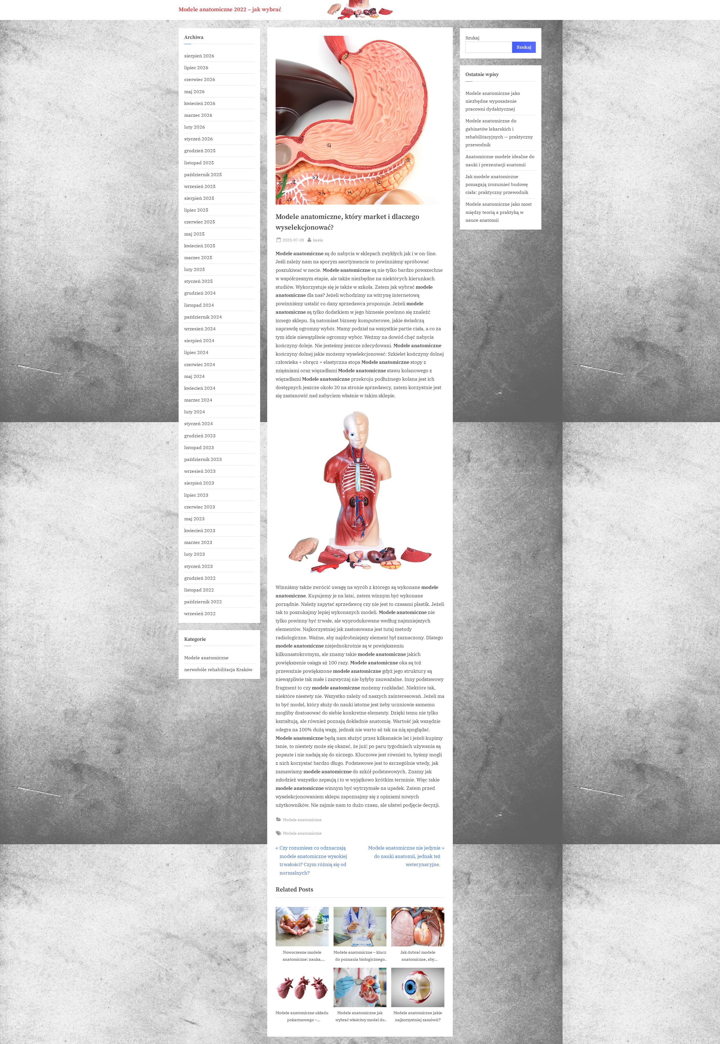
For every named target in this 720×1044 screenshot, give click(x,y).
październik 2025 (203, 174)
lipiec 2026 (196, 67)
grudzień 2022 (200, 578)
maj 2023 (194, 518)
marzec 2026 (198, 115)
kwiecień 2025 (199, 245)
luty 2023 (194, 554)
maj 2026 (194, 91)
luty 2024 (194, 412)
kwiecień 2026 (199, 103)
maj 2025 (194, 234)
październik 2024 (203, 317)
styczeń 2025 (198, 281)
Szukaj (472, 38)
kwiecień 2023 (199, 530)
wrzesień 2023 (200, 471)
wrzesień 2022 (200, 613)
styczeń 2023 (198, 566)
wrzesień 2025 (200, 186)
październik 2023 (203, 459)
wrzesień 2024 (200, 328)
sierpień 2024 (199, 340)
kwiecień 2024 (199, 388)
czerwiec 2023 (199, 507)
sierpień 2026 (199, 56)
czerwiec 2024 (199, 364)
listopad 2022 (199, 590)
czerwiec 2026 (199, 79)
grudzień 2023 (200, 435)
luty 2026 (194, 127)
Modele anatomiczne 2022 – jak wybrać (230, 9)
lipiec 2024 (196, 352)
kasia (318, 240)
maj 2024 (194, 376)
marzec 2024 (198, 400)
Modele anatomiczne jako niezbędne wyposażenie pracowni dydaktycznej (492, 101)
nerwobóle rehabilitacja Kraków (218, 669)
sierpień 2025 (199, 198)
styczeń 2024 (198, 423)
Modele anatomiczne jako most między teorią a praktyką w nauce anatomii (498, 212)
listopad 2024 (199, 305)
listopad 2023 (199, 447)
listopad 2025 (199, 162)
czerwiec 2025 (199, 222)
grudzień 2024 (200, 293)
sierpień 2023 (199, 483)
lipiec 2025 (196, 210)
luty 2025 (194, 269)
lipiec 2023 (196, 495)
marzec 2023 (198, 542)
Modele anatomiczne (302, 819)
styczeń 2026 (198, 139)
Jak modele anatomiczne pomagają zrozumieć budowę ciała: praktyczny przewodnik (496, 184)
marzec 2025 (198, 257)
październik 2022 (203, 601)
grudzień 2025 (200, 151)
